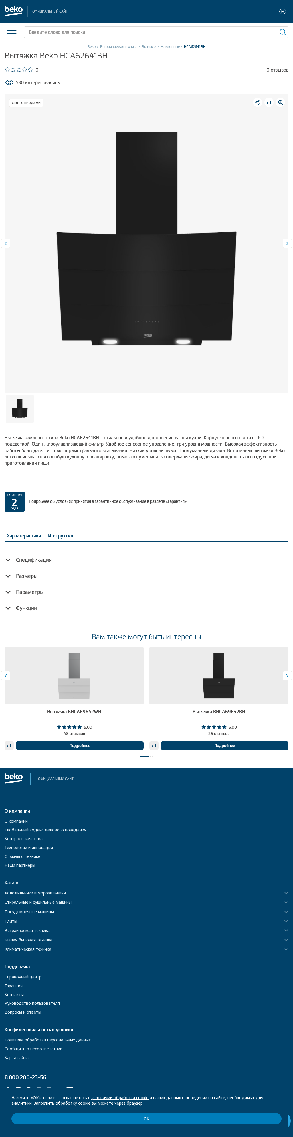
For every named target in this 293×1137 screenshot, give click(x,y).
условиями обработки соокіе (120, 1097)
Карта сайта (17, 1057)
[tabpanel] (74, 698)
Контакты (14, 994)
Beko (92, 46)
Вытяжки (149, 46)
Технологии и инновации (29, 847)
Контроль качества (24, 838)
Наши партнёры (20, 865)
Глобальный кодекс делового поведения (45, 830)
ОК (146, 1119)
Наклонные (170, 46)
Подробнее (80, 745)
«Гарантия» (176, 501)
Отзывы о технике (22, 856)
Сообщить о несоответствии (33, 1048)
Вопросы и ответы (23, 1012)
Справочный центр (23, 977)
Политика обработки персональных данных (48, 1040)
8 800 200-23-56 (25, 1077)
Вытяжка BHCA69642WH (74, 711)
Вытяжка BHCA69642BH (219, 711)
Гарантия (14, 985)
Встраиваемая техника (119, 46)
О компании (16, 821)
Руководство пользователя (32, 1003)
